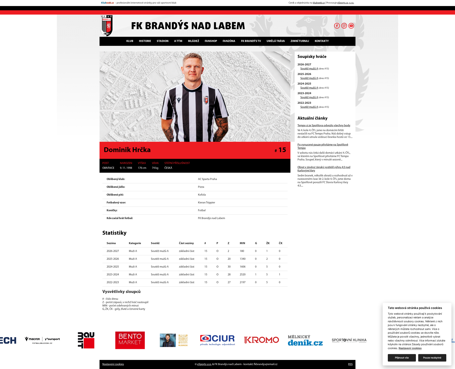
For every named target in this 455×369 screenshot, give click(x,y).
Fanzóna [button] (229, 41)
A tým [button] (178, 41)
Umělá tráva (276, 41)
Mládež (193, 41)
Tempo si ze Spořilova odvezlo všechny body (324, 125)
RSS (350, 364)
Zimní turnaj (300, 41)
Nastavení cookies (113, 364)
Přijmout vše (402, 357)
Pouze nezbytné (432, 357)
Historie (145, 41)
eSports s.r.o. (204, 364)
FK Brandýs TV (251, 41)
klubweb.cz (319, 3)
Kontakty (322, 41)
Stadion (162, 41)
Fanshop (211, 41)
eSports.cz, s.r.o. (345, 3)
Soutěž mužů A (309, 68)
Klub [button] (129, 41)
